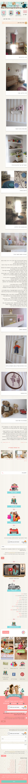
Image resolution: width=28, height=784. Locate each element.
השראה (25, 594)
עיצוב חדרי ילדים (23, 611)
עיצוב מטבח (24, 613)
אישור (14, 781)
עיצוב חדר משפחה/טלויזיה (20, 606)
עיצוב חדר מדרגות (22, 602)
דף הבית (24, 19)
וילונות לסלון (12, 764)
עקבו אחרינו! (5, 632)
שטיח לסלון (12, 772)
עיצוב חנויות (12, 765)
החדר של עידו (9, 459)
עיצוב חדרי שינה (23, 761)
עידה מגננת (23, 442)
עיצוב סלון (24, 615)
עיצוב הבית (23, 760)
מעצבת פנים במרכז (11, 769)
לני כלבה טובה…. (6, 442)
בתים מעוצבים (12, 771)
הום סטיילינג (23, 765)
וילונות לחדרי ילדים (22, 768)
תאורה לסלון (23, 772)
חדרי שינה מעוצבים (22, 595)
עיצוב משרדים (12, 767)
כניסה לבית (24, 597)
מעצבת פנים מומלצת (22, 764)
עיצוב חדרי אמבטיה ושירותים (20, 609)
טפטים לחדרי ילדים (16, 19)
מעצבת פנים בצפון (22, 767)
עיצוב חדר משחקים (22, 604)
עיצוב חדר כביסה (23, 601)
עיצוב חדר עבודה (23, 608)
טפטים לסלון (12, 762)
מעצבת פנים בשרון (22, 771)
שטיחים (20, 436)
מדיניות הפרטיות (12, 552)
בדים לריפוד (12, 760)
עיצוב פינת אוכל (23, 617)
